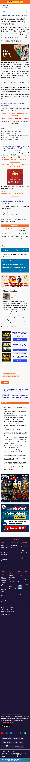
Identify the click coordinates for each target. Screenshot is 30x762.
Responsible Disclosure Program (5, 755)
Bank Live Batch (25, 552)
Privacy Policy (26, 754)
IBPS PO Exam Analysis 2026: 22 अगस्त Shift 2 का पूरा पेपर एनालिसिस (15, 412)
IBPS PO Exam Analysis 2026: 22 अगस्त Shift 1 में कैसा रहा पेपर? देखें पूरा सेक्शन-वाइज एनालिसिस (15, 420)
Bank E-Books (24, 555)
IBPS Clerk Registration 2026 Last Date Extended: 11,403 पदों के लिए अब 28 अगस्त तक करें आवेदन (15, 425)
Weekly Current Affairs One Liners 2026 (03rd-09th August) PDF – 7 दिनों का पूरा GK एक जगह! (15, 463)
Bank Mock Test (24, 546)
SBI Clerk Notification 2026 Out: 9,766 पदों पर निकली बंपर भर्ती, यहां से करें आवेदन (14, 446)
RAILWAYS (11, 581)
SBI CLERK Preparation (4, 581)
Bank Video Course (23, 549)
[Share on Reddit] (7, 41)
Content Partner (19, 593)
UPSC (10, 591)
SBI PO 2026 (4, 545)
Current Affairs (14, 547)
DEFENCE (11, 586)
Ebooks (26, 586)
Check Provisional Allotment (9, 373)
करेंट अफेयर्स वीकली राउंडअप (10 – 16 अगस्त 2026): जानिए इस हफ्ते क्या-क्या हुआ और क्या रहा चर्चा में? (15, 416)
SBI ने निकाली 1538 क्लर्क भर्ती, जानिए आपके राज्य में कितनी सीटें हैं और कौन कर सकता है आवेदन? (14, 450)
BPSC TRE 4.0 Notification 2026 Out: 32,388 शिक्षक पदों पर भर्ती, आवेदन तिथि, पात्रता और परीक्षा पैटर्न (15, 454)
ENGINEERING (12, 588)
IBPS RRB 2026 (4, 554)
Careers (20, 586)
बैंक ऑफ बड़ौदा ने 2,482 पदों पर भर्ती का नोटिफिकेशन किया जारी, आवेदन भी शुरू (14, 459)
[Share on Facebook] (9, 41)
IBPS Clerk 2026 (5, 552)
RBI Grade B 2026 (4, 560)
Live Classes (26, 580)
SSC (10, 579)
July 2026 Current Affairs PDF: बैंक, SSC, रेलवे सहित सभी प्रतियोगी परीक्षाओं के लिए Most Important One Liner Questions (15, 468)
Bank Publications (24, 558)
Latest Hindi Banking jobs (7, 15)
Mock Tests (26, 576)
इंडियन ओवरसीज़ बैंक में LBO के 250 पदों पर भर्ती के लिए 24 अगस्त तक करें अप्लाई (15, 442)
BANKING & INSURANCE (12, 576)
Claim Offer (26, 760)
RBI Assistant (3, 596)
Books (26, 589)
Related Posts (5, 382)
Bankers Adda (14, 545)
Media (19, 581)
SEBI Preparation (4, 585)
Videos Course (26, 584)
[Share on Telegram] (4, 41)
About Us (20, 575)
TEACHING (11, 584)
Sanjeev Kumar (6, 37)
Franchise (20, 590)
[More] (26, 5)
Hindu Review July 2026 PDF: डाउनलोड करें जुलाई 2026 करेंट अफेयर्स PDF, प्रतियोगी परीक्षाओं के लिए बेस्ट (15, 438)
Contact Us (19, 579)
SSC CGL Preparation (4, 592)
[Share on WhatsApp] (2, 41)
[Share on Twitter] (12, 41)
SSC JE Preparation (4, 588)
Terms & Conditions (20, 754)
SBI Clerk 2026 (4, 547)
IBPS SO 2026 (4, 557)
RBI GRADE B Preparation (4, 600)
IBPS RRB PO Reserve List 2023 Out (11, 376)
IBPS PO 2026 (4, 550)
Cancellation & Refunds (14, 754)
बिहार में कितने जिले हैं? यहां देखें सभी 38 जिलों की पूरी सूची (15, 429)
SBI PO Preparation (4, 578)
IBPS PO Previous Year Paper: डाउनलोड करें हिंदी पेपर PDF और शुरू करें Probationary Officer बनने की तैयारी (15, 434)
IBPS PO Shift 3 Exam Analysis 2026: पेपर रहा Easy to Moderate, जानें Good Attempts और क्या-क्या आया (15, 407)
